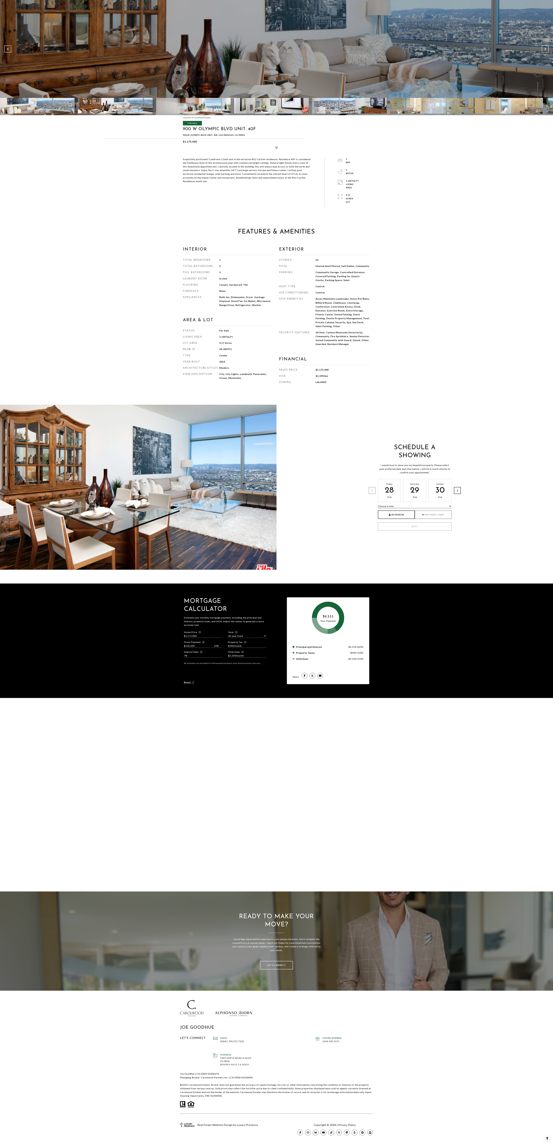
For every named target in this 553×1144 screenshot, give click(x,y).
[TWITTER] (339, 1132)
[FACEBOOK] (300, 1132)
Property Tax (235, 642)
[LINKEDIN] (316, 1132)
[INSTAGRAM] (308, 1132)
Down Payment (192, 642)
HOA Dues (234, 651)
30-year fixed (235, 635)
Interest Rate (191, 651)
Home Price (190, 632)
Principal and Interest (309, 647)
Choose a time (386, 506)
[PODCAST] (347, 1132)
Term (231, 632)
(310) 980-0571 (331, 1041)
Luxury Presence (247, 1124)
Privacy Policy (347, 1124)
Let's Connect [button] (276, 965)
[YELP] (354, 1132)
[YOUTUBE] (323, 1132)
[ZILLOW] (370, 1132)
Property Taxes (305, 653)
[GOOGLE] (362, 1132)
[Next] (457, 490)
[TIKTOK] (331, 1132)
